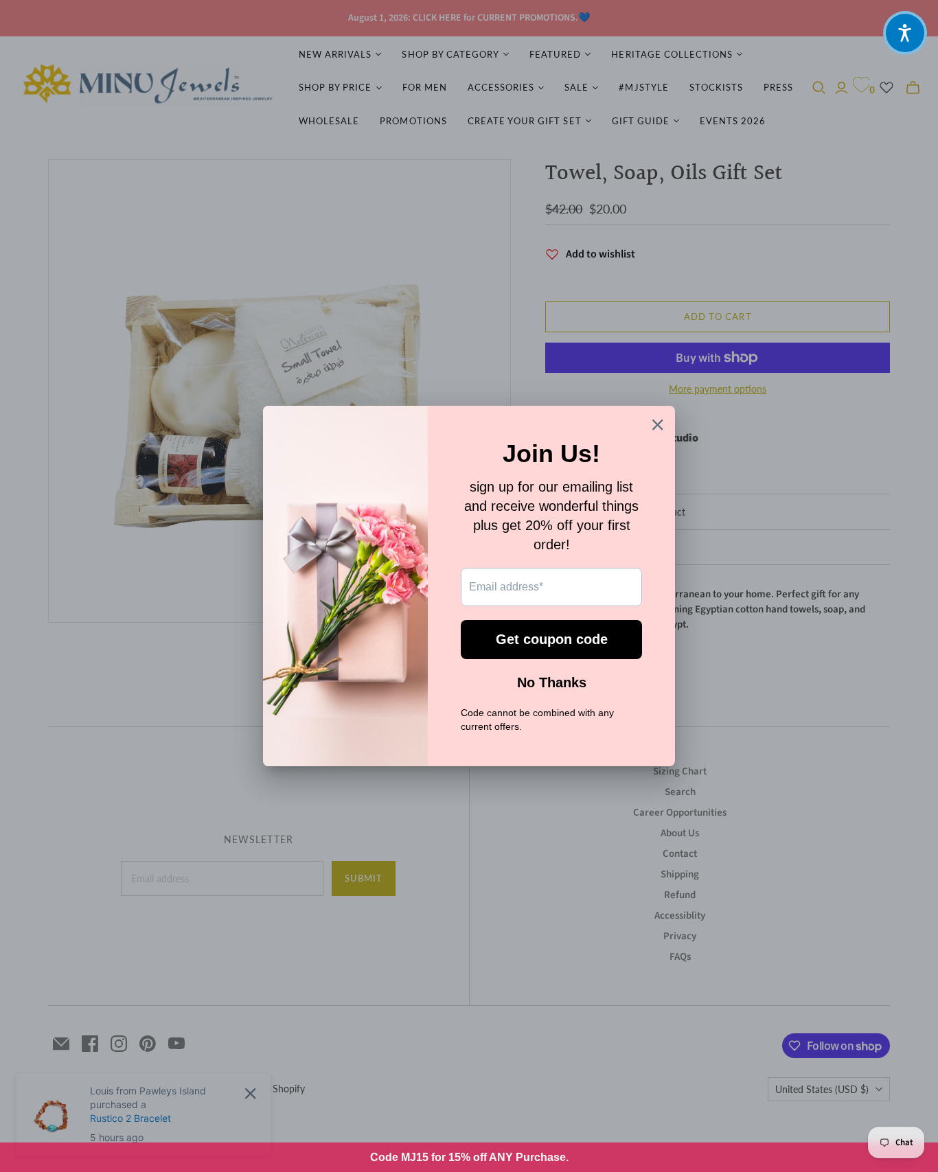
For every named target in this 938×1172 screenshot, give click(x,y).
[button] (905, 33)
